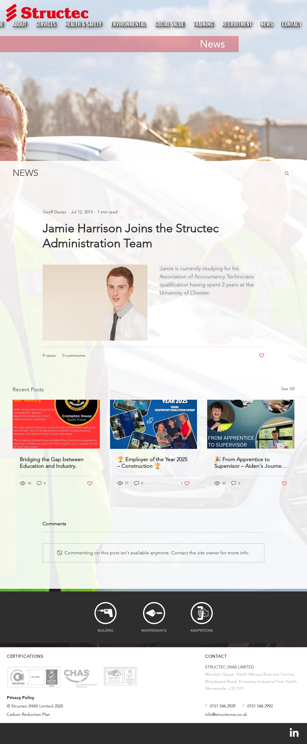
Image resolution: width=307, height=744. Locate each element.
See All (287, 388)
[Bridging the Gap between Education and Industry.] (56, 424)
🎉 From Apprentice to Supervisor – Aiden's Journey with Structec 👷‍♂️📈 (249, 462)
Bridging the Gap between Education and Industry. (52, 462)
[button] (287, 172)
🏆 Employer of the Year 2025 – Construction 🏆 (152, 462)
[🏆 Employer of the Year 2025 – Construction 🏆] (153, 424)
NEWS (25, 172)
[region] (34, 677)
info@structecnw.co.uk (226, 714)
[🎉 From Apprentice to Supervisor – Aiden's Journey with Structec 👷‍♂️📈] (250, 424)
